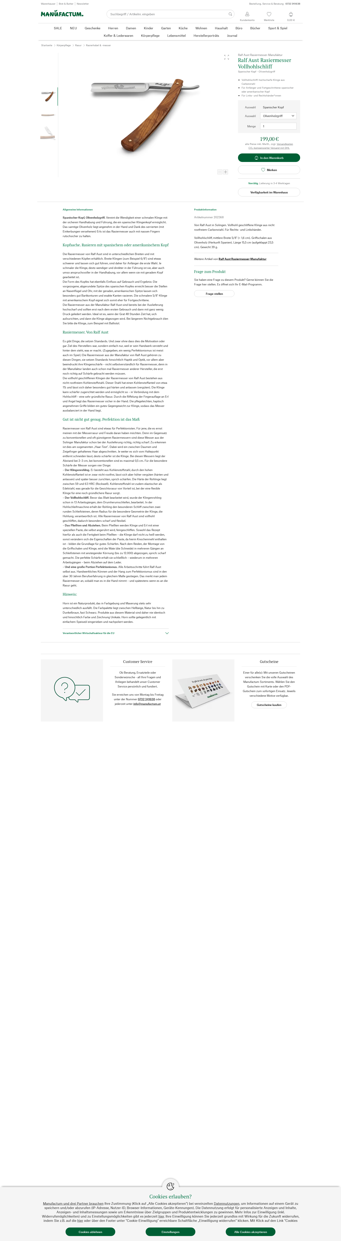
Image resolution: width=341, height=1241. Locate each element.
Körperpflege (64, 45)
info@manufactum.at (147, 703)
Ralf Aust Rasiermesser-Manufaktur (242, 259)
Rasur (78, 45)
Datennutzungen (226, 1203)
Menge (251, 126)
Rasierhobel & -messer (98, 45)
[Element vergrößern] (225, 171)
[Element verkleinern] (219, 171)
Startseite (46, 45)
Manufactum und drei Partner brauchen (73, 1203)
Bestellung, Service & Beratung (274, 3)
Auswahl (250, 107)
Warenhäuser (48, 3)
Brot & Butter (66, 3)
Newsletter (83, 3)
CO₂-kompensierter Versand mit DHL (269, 147)
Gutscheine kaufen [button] (269, 704)
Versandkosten (285, 143)
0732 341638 (146, 699)
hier (161, 1216)
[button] (226, 57)
